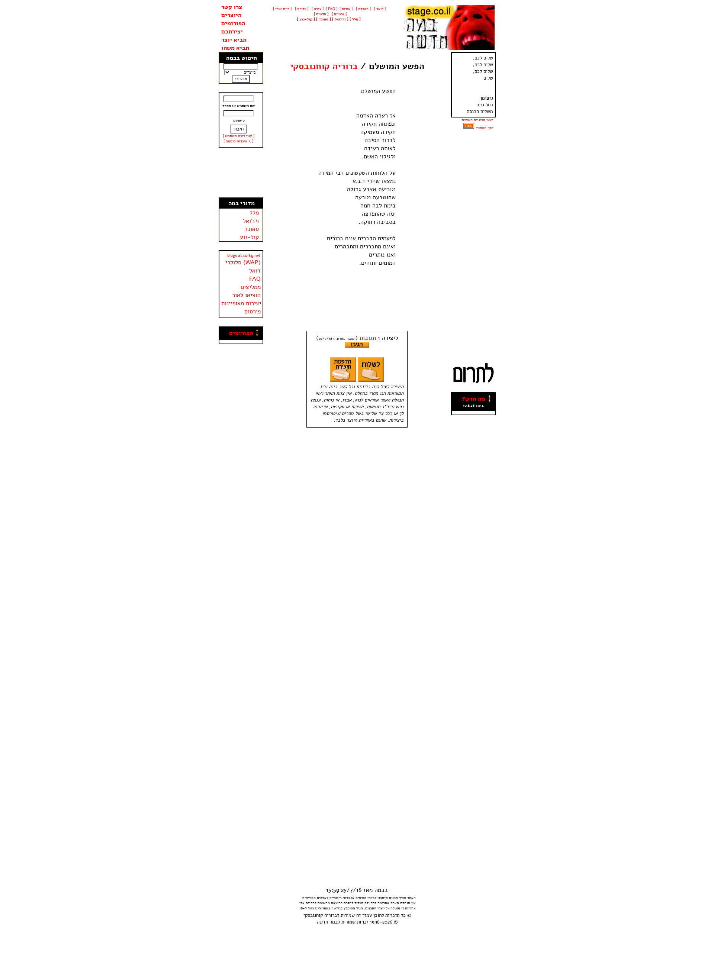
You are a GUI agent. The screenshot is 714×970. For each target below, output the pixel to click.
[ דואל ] (379, 9)
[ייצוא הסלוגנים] (469, 127)
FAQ (255, 279)
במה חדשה (327, 922)
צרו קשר (231, 7)
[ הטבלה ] (363, 9)
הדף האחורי (484, 127)
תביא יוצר (234, 40)
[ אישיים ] (339, 14)
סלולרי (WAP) (243, 262)
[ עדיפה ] (301, 9)
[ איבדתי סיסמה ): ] (238, 141)
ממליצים (251, 287)
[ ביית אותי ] (282, 9)
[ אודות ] (346, 9)
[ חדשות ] (320, 14)
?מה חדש (473, 399)
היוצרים (231, 15)
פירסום (252, 311)
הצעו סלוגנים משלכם (477, 120)
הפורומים (233, 23)
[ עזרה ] (317, 9)
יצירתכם (232, 32)
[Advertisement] (241, 172)
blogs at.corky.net (244, 255)
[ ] (306, 19)
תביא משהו (235, 48)
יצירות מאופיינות (241, 303)
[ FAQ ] (331, 9)
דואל (255, 271)
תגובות (368, 338)
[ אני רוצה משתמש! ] (238, 136)
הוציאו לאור (246, 295)
